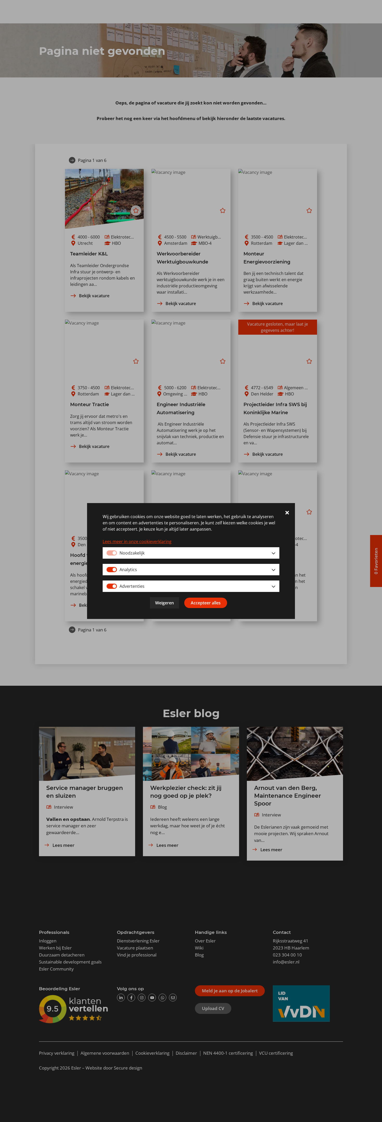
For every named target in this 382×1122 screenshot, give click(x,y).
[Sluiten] (287, 513)
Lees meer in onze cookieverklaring (137, 541)
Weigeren (164, 603)
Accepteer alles (206, 603)
